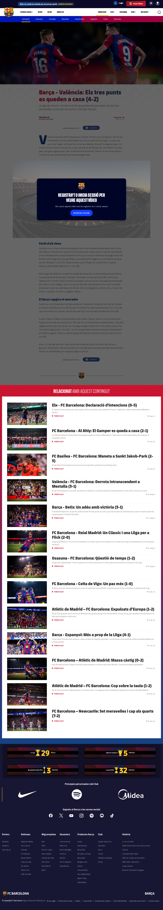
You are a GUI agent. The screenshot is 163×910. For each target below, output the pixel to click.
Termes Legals (51, 901)
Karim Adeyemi (65, 862)
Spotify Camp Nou (105, 842)
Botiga (40, 12)
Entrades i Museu (26, 12)
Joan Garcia (6, 850)
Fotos (106, 19)
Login (119, 3)
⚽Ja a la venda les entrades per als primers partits (46, 4)
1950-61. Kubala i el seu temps (133, 858)
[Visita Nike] (27, 794)
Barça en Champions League (133, 870)
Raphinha (63, 846)
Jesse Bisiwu (64, 866)
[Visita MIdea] (131, 794)
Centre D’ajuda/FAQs (120, 901)
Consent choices (154, 901)
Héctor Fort (25, 870)
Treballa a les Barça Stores (105, 860)
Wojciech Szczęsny (5, 844)
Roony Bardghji (65, 850)
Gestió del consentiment (138, 901)
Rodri (44, 870)
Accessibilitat (87, 901)
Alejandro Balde (27, 842)
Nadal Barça (81, 882)
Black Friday (81, 878)
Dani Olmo (46, 862)
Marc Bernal (46, 866)
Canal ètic (101, 846)
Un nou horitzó (128, 842)
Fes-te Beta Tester (84, 874)
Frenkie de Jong (48, 858)
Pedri (44, 846)
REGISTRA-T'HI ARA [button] (81, 213)
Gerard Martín (26, 858)
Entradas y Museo (84, 854)
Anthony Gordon (63, 856)
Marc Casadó (46, 854)
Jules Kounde (26, 862)
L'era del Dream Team (130, 854)
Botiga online (82, 862)
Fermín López (47, 850)
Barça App (81, 858)
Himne (100, 854)
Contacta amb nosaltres (102, 901)
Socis (133, 12)
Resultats (65, 19)
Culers (49, 12)
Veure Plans (138, 3)
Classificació (79, 19)
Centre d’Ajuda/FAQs (82, 868)
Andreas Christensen (25, 852)
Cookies (77, 901)
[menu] (157, 3)
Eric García (25, 866)
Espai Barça (123, 12)
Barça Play (60, 12)
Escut (100, 850)
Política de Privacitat (65, 901)
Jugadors (93, 19)
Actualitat (25, 19)
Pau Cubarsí (25, 846)
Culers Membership (82, 844)
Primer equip (102, 12)
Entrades (52, 19)
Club (111, 12)
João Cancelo (26, 874)
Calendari (39, 19)
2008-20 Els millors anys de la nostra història (136, 848)
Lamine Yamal (65, 842)
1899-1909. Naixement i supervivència (131, 864)
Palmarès (117, 19)
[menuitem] (158, 3)
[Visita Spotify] (76, 794)
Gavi (43, 842)
